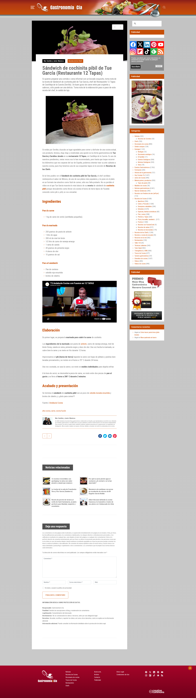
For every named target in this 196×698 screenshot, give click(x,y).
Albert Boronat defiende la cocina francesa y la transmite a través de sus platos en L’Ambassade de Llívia (101, 502)
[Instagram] (146, 675)
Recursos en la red (140, 238)
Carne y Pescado (143, 204)
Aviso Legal (120, 672)
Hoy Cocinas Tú (139, 175)
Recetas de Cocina (141, 199)
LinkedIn (147, 44)
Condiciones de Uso (123, 675)
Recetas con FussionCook (146, 225)
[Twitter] (150, 672)
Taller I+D (138, 243)
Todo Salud (138, 248)
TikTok (147, 51)
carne (53, 411)
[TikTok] (154, 675)
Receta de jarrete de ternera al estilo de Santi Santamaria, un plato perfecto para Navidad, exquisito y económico (64, 503)
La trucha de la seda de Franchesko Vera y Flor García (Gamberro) (64, 490)
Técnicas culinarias (140, 245)
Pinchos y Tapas (143, 217)
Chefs (136, 141)
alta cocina (46, 411)
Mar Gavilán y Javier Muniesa (54, 61)
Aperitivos (141, 201)
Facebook (133, 44)
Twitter (140, 44)
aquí (104, 623)
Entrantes (141, 209)
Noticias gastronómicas (142, 188)
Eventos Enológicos (144, 160)
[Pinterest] (158, 672)
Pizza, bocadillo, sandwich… (146, 219)
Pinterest (153, 44)
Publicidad (97, 680)
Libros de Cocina (140, 178)
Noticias (68, 672)
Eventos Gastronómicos (142, 167)
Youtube (160, 44)
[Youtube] (162, 672)
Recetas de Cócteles (144, 139)
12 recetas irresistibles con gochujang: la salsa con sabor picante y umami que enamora (62, 481)
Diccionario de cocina (141, 144)
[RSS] (162, 675)
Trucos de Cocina (140, 253)
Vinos (139, 165)
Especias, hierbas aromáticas (147, 212)
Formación (138, 170)
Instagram (133, 51)
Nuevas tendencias (141, 191)
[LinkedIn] (154, 672)
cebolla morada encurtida (100, 393)
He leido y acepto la (58, 588)
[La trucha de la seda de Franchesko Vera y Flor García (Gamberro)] (47, 491)
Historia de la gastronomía (143, 173)
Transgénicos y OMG (141, 251)
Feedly (153, 51)
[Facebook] (146, 672)
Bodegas (140, 152)
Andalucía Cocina (56, 403)
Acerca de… (98, 672)
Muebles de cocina (141, 186)
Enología (137, 149)
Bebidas (137, 136)
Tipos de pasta (142, 183)
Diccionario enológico (145, 154)
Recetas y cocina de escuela (144, 235)
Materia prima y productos (143, 180)
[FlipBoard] (150, 675)
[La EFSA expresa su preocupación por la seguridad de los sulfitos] (120, 27)
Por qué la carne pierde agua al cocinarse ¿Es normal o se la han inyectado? (100, 481)
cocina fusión (61, 411)
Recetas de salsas (143, 227)
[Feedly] (158, 675)
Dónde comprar (140, 147)
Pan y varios (142, 214)
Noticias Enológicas (144, 162)
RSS (160, 51)
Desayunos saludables (145, 206)
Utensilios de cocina (141, 258)
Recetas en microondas (145, 230)
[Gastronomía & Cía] (59, 7)
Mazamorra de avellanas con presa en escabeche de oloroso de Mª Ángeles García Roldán (101, 491)
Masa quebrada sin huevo (148, 337)
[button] (33, 7)
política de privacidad (65, 588)
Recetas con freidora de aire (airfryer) (147, 193)
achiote (84, 344)
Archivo (96, 675)
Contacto (97, 677)
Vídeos (137, 261)
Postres (140, 222)
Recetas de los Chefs (75, 61)
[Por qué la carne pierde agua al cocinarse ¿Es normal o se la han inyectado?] (84, 481)
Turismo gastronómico (142, 256)
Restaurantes (139, 240)
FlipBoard (140, 51)
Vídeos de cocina (140, 264)
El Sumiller (141, 157)
